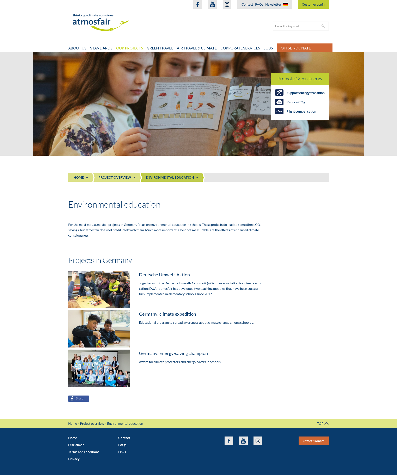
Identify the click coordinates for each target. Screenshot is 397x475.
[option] (198, 104)
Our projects (129, 48)
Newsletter (273, 4)
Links (122, 452)
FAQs (259, 4)
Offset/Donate (296, 48)
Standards (101, 48)
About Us (77, 48)
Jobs (268, 48)
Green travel (160, 48)
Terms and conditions (83, 452)
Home (79, 177)
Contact (247, 4)
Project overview (114, 177)
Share (79, 398)
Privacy (74, 459)
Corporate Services (240, 48)
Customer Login (313, 4)
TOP (320, 423)
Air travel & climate (197, 48)
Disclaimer (76, 445)
